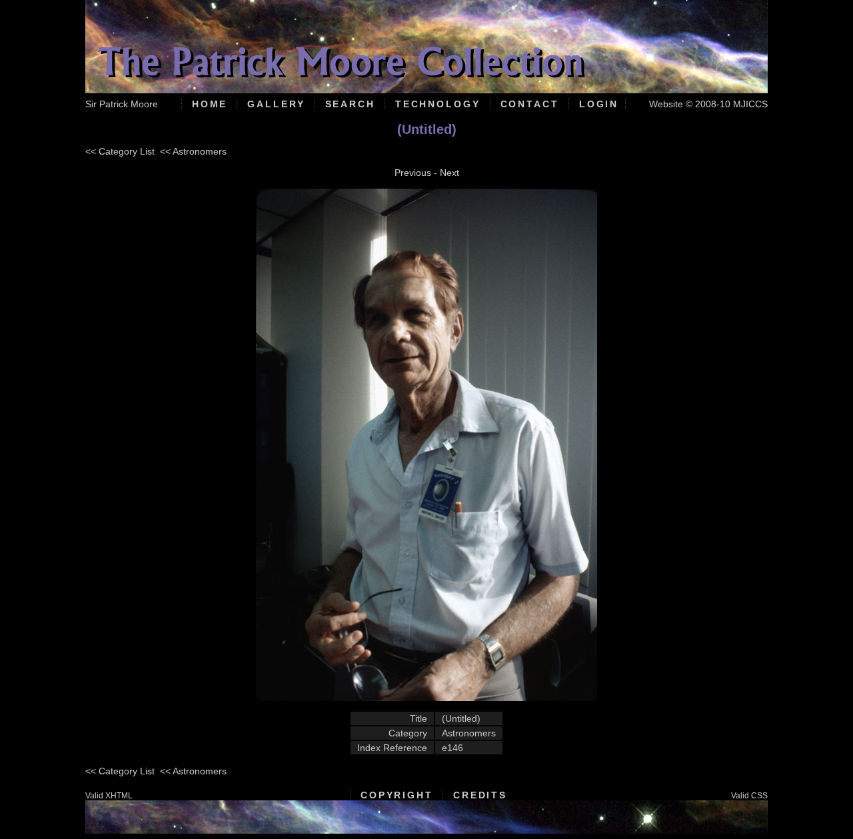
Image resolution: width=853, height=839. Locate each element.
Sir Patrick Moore (121, 104)
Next (449, 172)
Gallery (276, 104)
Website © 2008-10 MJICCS (708, 104)
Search (350, 104)
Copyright (397, 795)
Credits (480, 795)
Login (598, 104)
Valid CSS (749, 796)
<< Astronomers (193, 151)
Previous (413, 172)
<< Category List (120, 151)
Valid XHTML (109, 796)
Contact (529, 104)
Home (210, 104)
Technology (437, 104)
